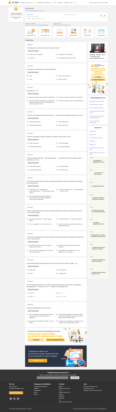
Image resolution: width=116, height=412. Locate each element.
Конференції (37, 390)
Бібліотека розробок (64, 388)
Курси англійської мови (65, 402)
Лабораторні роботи (64, 392)
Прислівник (92, 141)
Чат (54, 2)
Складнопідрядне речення (96, 107)
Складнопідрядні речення (96, 104)
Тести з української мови (96, 137)
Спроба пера (92, 131)
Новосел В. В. (30, 14)
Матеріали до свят (89, 388)
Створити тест (37, 360)
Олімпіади (61, 398)
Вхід (99, 2)
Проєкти (61, 394)
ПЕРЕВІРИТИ (75, 377)
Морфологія (92, 134)
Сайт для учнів (93, 2)
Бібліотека (29, 2)
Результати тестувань (43, 25)
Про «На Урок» (13, 386)
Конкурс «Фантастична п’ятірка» (93, 390)
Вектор (36, 394)
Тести (34, 2)
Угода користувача (77, 408)
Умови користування (88, 408)
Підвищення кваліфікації (44, 2)
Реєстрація (105, 2)
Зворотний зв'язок (16, 393)
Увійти (16, 18)
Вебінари (36, 388)
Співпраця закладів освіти (16, 388)
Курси (35, 392)
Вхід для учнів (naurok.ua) (90, 386)
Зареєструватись (16, 14)
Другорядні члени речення (96, 101)
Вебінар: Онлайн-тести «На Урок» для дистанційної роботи (97, 56)
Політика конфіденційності (100, 408)
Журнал (23, 2)
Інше (71, 2)
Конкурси (59, 2)
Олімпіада (66, 2)
